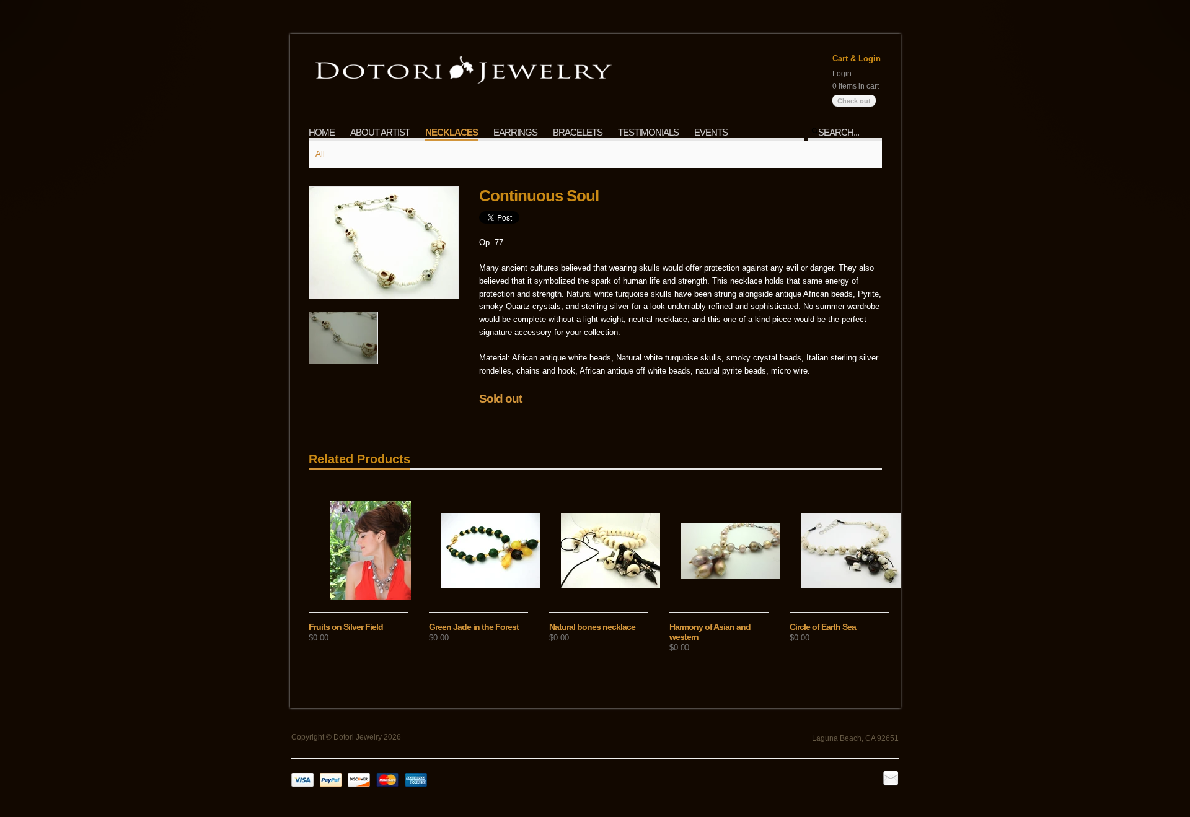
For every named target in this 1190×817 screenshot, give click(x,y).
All (320, 154)
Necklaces (451, 132)
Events (711, 132)
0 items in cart (855, 86)
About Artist (380, 132)
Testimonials (648, 132)
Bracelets (577, 132)
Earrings (515, 132)
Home (322, 132)
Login (842, 73)
